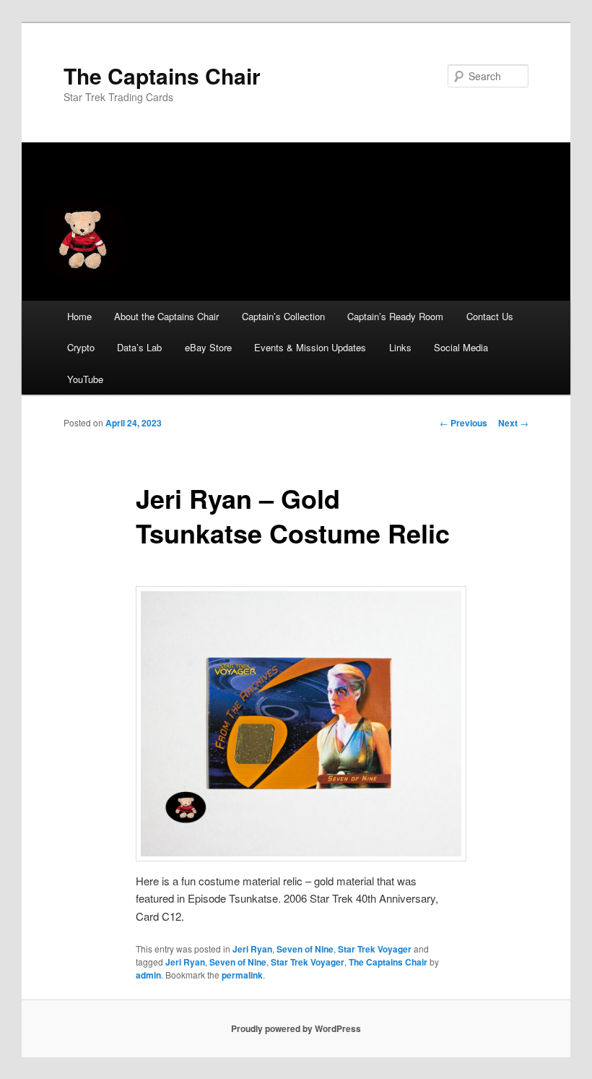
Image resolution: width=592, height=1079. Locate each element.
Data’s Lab (139, 347)
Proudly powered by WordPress (296, 1028)
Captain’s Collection (283, 316)
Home (79, 316)
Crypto (81, 347)
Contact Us (489, 316)
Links (400, 347)
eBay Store (208, 347)
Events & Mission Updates (310, 347)
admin (148, 974)
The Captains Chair (162, 75)
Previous (463, 422)
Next (513, 422)
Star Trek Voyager (375, 948)
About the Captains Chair (166, 316)
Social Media (461, 347)
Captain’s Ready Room (395, 316)
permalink (242, 974)
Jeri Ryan (252, 948)
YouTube (85, 379)
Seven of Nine (305, 948)
